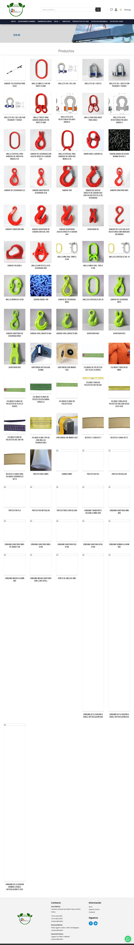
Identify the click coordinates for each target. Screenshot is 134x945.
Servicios (66, 21)
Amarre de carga (45, 21)
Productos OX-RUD (81, 21)
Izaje (56, 21)
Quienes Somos (94, 909)
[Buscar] (98, 9)
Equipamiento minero (26, 21)
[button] (128, 939)
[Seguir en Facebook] (91, 923)
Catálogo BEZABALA (99, 21)
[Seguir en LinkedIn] (96, 923)
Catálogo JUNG (116, 21)
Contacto (92, 912)
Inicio (13, 21)
